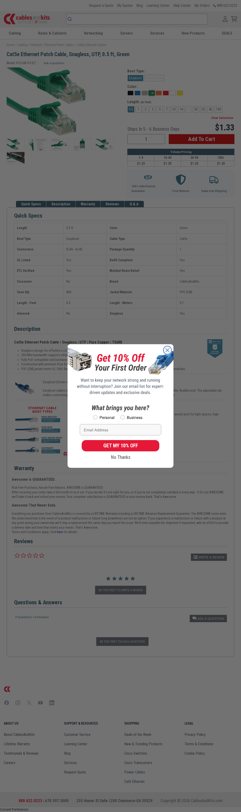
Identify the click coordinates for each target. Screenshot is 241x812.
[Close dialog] (167, 350)
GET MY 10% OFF (120, 446)
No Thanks (120, 457)
